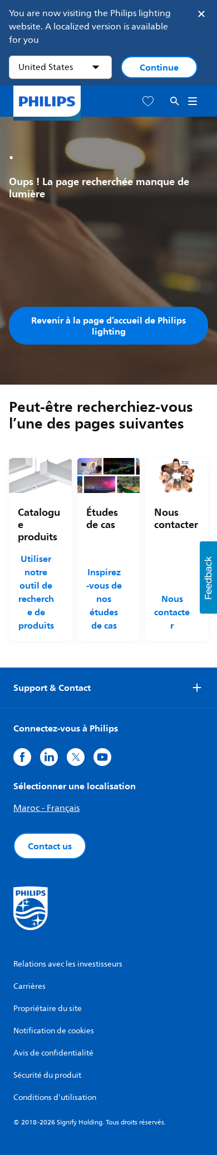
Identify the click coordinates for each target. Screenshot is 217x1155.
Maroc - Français (46, 808)
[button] (208, 577)
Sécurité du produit (47, 1075)
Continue (159, 67)
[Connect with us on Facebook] (22, 757)
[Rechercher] (174, 101)
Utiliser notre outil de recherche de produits (35, 592)
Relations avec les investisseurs (67, 964)
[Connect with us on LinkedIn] (49, 757)
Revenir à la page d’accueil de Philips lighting (108, 325)
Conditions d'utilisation (54, 1097)
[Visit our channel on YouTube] (102, 757)
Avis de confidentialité (53, 1053)
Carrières (29, 986)
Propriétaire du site (47, 1008)
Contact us (50, 846)
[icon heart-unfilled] (148, 101)
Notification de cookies (53, 1030)
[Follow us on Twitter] (76, 757)
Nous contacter (172, 612)
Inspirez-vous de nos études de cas (104, 598)
